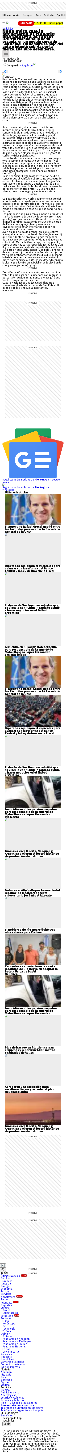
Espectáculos (10, 1312)
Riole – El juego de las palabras (19, 1402)
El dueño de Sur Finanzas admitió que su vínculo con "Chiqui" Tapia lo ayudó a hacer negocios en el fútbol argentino (32, 609)
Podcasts (6, 1356)
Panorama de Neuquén (16, 1338)
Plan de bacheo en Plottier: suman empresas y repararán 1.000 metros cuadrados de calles (30, 1050)
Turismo (5, 1291)
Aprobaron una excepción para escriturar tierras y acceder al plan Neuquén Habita (29, 1089)
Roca (38, 15)
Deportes (6, 1305)
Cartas (6, 1349)
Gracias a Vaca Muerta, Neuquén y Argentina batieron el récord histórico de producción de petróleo (32, 853)
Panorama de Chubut (14, 1344)
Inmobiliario (8, 1359)
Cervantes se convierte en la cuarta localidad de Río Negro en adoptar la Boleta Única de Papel (31, 969)
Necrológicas (8, 1395)
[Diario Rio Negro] (15, 1427)
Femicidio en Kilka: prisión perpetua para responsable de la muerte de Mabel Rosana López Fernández (31, 649)
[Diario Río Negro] (7, 23)
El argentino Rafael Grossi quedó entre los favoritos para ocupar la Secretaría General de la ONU (33, 529)
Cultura (5, 1307)
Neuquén (28, 15)
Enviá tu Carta (10, 1351)
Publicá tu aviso (10, 1392)
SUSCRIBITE (48, 23)
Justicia (6, 1283)
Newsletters (11, 1296)
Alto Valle (6, 1374)
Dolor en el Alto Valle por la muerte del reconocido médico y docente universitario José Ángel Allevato (32, 893)
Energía (5, 1286)
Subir (7, 1423)
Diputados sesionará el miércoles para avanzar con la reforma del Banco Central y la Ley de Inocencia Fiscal (32, 568)
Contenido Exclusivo (12, 1361)
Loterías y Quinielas (12, 1397)
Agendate (9, 1302)
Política (5, 1278)
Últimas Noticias (13, 1276)
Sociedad (6, 1318)
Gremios (7, 1281)
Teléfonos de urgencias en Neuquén (22, 1410)
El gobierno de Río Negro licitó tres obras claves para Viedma (30, 931)
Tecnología (8, 1328)
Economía (6, 1288)
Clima (5, 1321)
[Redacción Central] (5, 51)
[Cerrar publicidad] (3, 1265)
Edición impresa (10, 1367)
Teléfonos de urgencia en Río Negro (22, 1407)
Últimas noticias (11, 15)
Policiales (7, 28)
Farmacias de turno (12, 1400)
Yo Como (7, 1331)
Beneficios (7, 1415)
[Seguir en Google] (3, 73)
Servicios (6, 1293)
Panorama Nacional (13, 1346)
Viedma (5, 1384)
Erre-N (6, 1310)
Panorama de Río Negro (16, 1341)
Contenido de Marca (13, 1364)
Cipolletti (6, 1382)
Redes (4, 1299)
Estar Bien (10, 1315)
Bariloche (49, 15)
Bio (4, 1326)
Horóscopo (8, 1323)
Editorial (7, 1336)
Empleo (5, 1390)
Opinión (5, 1333)
